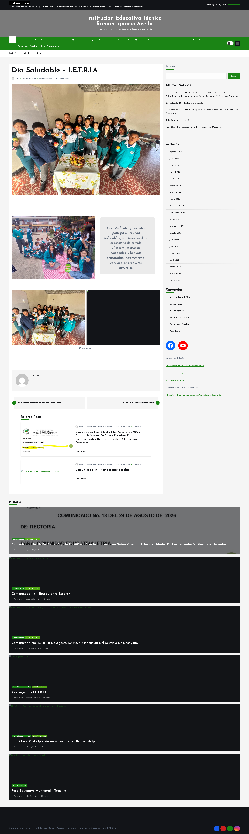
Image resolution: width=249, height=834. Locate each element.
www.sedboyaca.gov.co (177, 373)
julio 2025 (174, 240)
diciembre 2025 (176, 206)
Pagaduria (174, 331)
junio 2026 (174, 165)
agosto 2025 (175, 233)
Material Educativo (179, 318)
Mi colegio (89, 40)
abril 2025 (174, 260)
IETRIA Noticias (29, 79)
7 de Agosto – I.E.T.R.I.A (177, 120)
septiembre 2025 (177, 226)
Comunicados (91, 427)
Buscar (170, 66)
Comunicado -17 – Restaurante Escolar (185, 103)
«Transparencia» (59, 40)
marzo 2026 (175, 186)
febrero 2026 (175, 192)
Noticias (76, 40)
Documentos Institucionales (166, 40)
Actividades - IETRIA (21, 687)
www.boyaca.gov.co (175, 380)
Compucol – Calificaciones (197, 40)
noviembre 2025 (177, 213)
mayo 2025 (174, 253)
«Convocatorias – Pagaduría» (32, 40)
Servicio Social (106, 40)
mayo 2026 (174, 172)
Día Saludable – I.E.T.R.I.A (29, 53)
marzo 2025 (175, 267)
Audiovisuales (124, 40)
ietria (17, 79)
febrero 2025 (175, 274)
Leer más (81, 451)
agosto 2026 (175, 152)
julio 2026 (174, 159)
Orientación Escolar (27, 46)
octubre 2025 (175, 219)
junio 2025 (174, 247)
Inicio (11, 53)
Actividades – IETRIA (180, 297)
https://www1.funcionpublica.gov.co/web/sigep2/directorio (193, 395)
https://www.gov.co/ (50, 46)
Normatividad (142, 40)
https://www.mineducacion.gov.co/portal (185, 366)
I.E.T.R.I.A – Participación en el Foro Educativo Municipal (194, 127)
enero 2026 (175, 199)
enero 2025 (175, 280)
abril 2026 (174, 179)
